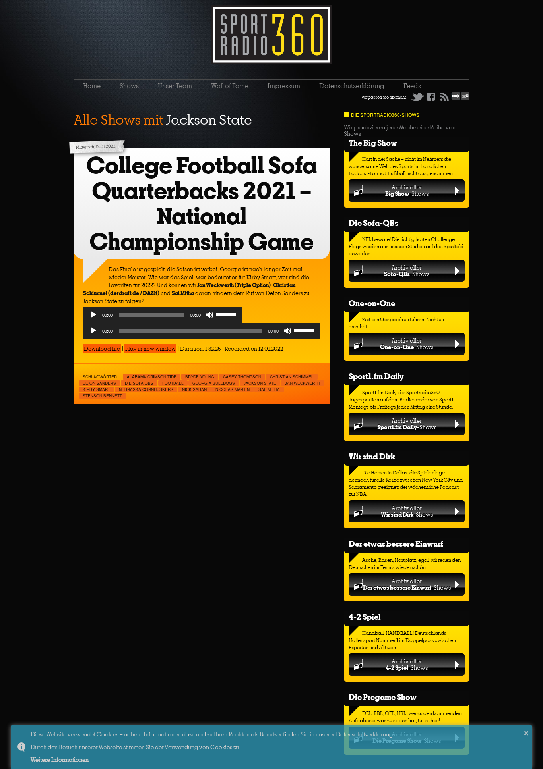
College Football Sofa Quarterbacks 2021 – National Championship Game (201, 203)
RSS (444, 96)
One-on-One (372, 303)
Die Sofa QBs (139, 383)
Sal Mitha (269, 389)
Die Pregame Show (383, 697)
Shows (129, 86)
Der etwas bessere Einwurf (396, 543)
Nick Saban (194, 389)
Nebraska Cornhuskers (146, 389)
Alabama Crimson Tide (151, 377)
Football (173, 383)
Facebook (431, 96)
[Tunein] (465, 99)
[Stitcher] (455, 99)
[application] (162, 317)
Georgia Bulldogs (213, 383)
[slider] (227, 314)
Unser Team (175, 86)
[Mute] (209, 315)
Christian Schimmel (292, 377)
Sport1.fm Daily (376, 376)
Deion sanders (99, 383)
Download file (102, 349)
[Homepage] (271, 34)
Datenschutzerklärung (351, 86)
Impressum (284, 86)
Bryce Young (199, 377)
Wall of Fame (229, 86)
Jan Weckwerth (302, 383)
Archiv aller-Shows (407, 190)
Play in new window (150, 349)
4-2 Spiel (364, 617)
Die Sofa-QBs (373, 223)
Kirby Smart (96, 389)
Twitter (417, 96)
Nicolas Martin (232, 389)
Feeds (412, 86)
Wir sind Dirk (372, 456)
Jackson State (260, 383)
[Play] (93, 315)
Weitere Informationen (60, 760)
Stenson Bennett (102, 396)
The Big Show (373, 142)
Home (92, 86)
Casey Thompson (242, 377)
